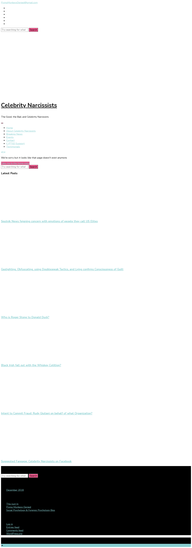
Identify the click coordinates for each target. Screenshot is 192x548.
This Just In (12, 504)
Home (9, 127)
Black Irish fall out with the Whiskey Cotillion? (31, 365)
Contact (10, 140)
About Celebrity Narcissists (21, 131)
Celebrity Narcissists (29, 105)
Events (10, 137)
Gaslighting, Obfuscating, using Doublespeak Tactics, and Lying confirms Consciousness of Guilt (62, 269)
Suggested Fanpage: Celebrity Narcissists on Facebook (36, 461)
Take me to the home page (15, 163)
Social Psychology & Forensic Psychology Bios (30, 510)
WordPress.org (14, 533)
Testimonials (13, 146)
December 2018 (15, 490)
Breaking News (14, 134)
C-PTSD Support (15, 143)
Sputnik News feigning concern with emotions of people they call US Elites (49, 221)
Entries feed (12, 527)
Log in (9, 524)
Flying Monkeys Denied (18, 507)
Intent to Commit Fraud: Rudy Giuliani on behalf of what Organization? (46, 413)
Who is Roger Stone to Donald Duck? (25, 317)
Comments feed (14, 530)
